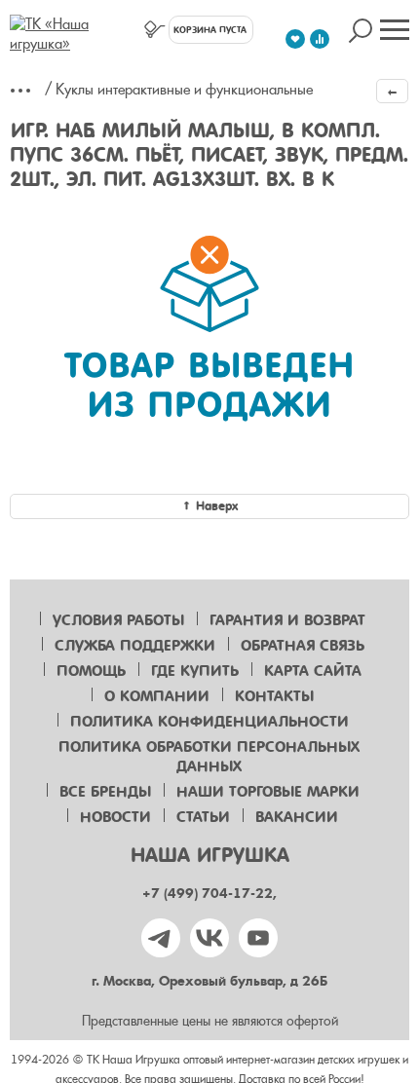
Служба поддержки (135, 645)
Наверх (217, 506)
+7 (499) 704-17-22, (209, 893)
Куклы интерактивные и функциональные (184, 89)
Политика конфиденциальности (209, 721)
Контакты (274, 696)
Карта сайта (313, 671)
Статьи (203, 817)
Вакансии (296, 817)
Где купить (195, 671)
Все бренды (105, 792)
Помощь (91, 671)
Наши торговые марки (268, 792)
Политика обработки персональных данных (209, 756)
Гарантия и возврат (287, 620)
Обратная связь (302, 645)
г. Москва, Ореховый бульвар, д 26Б (209, 981)
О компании (157, 696)
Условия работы (118, 620)
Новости (115, 817)
